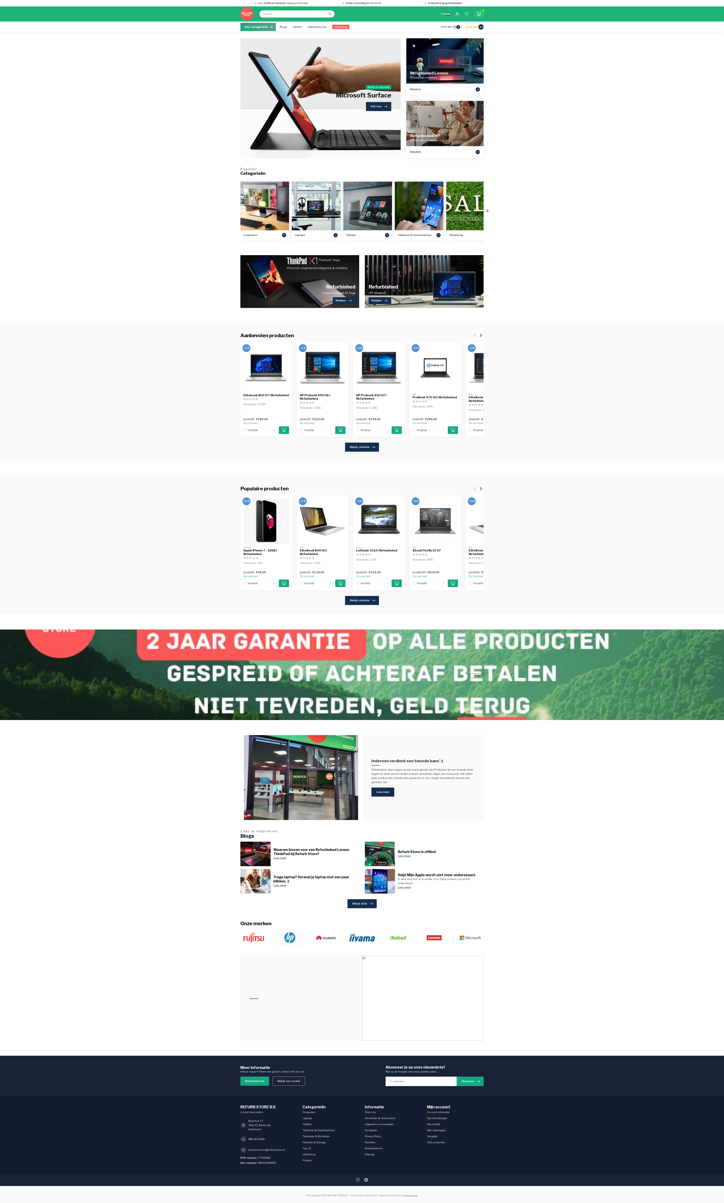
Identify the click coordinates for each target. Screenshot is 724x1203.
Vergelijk (253, 430)
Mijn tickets (433, 1124)
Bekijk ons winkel (289, 1081)
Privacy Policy (373, 1136)
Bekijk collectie (359, 447)
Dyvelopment (410, 1195)
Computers (309, 1112)
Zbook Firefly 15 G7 (427, 550)
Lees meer (382, 792)
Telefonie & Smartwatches (319, 1130)
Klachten (370, 1142)
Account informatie (438, 1112)
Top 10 (307, 1148)
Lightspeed (370, 1195)
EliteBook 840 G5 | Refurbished (313, 552)
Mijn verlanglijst (436, 1130)
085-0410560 (256, 1139)
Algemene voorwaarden (379, 1124)
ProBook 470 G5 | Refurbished (435, 397)
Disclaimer (371, 1130)
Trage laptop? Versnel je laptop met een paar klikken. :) (311, 879)
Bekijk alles (359, 903)
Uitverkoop (341, 27)
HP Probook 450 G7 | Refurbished (371, 397)
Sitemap (370, 1154)
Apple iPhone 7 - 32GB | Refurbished (260, 552)
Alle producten (436, 1142)
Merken (297, 27)
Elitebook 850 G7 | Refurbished (266, 395)
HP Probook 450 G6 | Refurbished (315, 397)
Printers (307, 1160)
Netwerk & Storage (314, 1142)
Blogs (283, 27)
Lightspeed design (389, 1195)
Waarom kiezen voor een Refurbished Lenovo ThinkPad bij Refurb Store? (311, 852)
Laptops (307, 1118)
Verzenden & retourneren (380, 1118)
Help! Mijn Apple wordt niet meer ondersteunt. (437, 875)
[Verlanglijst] (467, 14)
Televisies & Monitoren (316, 1136)
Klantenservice (317, 27)
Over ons (370, 1112)
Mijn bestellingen (437, 1118)
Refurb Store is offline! (417, 852)
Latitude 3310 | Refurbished (376, 550)
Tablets (307, 1124)
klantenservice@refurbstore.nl (266, 1150)
